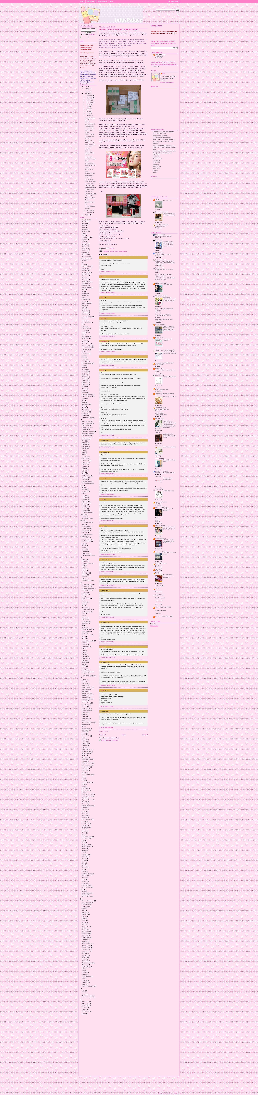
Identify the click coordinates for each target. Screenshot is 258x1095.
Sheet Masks (85, 885)
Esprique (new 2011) (88, 394)
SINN (83, 910)
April (88, 113)
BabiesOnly (85, 243)
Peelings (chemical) (87, 794)
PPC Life (84, 809)
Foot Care (85, 458)
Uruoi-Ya (84, 980)
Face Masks (85, 439)
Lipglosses (85, 658)
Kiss (83, 615)
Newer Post (102, 735)
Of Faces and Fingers (161, 296)
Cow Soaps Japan (87, 348)
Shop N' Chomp (159, 595)
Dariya (84, 357)
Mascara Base (86, 708)
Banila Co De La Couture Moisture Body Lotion (89, 136)
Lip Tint (84, 654)
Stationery (85, 941)
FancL (84, 452)
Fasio (83, 454)
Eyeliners (84, 429)
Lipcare (84, 656)
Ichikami (84, 545)
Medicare (84, 716)
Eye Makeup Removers (88, 417)
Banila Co (85, 249)
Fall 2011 (84, 448)
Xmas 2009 (85, 1003)
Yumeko (103, 318)
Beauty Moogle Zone (161, 407)
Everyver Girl (85, 412)
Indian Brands (86, 553)
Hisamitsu (85, 532)
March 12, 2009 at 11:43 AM (107, 292)
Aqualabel (85, 229)
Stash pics (85, 939)
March (88, 116)
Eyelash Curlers (86, 427)
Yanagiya (84, 1009)
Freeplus (84, 464)
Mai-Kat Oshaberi (160, 324)
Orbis (83, 780)
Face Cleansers (86, 437)
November (89, 98)
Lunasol (84, 679)
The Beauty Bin (159, 418)
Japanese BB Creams (88, 580)
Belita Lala (85, 283)
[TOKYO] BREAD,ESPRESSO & (163, 315)
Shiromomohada (86, 893)
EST (83, 400)
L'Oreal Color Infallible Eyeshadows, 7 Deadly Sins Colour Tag (168, 541)
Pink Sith (157, 432)
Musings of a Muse (160, 259)
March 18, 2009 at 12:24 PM (108, 657)
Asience (84, 233)
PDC (83, 792)
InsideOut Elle (159, 445)
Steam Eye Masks (87, 943)
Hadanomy (85, 499)
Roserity (84, 848)
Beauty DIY (85, 270)
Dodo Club (85, 371)
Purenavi (84, 825)
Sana (83, 864)
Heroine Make (86, 528)
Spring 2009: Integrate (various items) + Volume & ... (90, 142)
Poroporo (84, 804)
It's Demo (84, 575)
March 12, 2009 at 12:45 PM (108, 351)
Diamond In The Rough (161, 471)
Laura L (103, 257)
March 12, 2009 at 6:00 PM (107, 494)
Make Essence (86, 689)
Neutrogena (85, 769)
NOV (83, 776)
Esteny (84, 402)
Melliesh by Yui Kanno (88, 722)
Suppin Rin (85, 957)
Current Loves (158, 321)
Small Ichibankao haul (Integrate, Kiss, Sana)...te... (90, 165)
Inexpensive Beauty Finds (89, 555)
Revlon (84, 833)
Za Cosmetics (86, 1011)
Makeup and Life (159, 458)
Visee (83, 990)
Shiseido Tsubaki (87, 903)
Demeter (84, 359)
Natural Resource (87, 765)
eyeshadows (85, 435)
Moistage (84, 741)
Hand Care (85, 511)
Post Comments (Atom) (113, 738)
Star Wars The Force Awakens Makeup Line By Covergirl (169, 436)
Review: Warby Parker (168, 490)
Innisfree (84, 559)
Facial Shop (156, 162)
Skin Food (85, 914)
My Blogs (157, 521)
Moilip (84, 738)
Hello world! (158, 310)
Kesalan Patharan (87, 609)
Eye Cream (85, 415)
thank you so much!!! (160, 226)
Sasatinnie (85, 868)
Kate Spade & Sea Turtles (169, 447)
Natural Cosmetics (87, 763)
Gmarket (84, 480)
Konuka (84, 633)
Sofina (84, 920)
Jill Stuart (84, 592)
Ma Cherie (85, 683)
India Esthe (85, 551)
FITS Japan (85, 456)
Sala (83, 852)
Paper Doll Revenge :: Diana (163, 607)
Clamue (84, 326)
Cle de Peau (85, 328)
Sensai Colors (86, 875)
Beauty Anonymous (160, 551)
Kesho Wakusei (86, 611)
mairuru (157, 199)
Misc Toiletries (86, 730)
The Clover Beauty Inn (161, 507)
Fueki (83, 472)
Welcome (84, 994)
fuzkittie (157, 589)
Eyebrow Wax (86, 425)
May (88, 111)
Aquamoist (85, 231)
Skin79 (84, 916)
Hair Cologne (86, 503)
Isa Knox (84, 569)
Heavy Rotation (86, 526)
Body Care (85, 299)
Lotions (84, 666)
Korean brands (86, 635)
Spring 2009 (85, 932)
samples (84, 860)
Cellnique (85, 320)
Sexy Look (85, 883)
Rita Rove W (85, 838)
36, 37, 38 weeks (159, 364)
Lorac (83, 664)
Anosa (84, 227)
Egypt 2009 (85, 380)
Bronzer (84, 305)
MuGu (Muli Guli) (87, 749)
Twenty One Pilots (167, 284)
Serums (84, 877)
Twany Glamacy (86, 976)
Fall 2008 (84, 443)
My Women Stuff (159, 268)
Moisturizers (85, 743)
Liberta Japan (86, 646)
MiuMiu (102, 526)
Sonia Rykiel (85, 926)
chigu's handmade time (161, 225)
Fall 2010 (84, 446)
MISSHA (84, 732)
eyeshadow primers (87, 433)
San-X (84, 862)
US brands (85, 982)
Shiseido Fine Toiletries (88, 897)
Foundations (85, 460)
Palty (83, 786)
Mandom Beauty (86, 703)
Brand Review (86, 303)
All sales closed (159, 56)
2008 (86, 215)
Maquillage (85, 705)
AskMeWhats (104, 341)
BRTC (84, 307)
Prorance (84, 821)
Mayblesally (85, 712)
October (89, 100)
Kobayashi (85, 623)
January (89, 212)
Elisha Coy (85, 384)
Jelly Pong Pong (86, 590)
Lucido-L (84, 674)
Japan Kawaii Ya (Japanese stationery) (163, 139)
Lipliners (84, 660)
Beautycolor (85, 276)
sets (83, 879)
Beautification (159, 573)
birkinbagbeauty (105, 478)
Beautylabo (85, 278)
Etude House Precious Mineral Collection (89, 152)
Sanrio (84, 866)
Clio (83, 334)
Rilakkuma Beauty (87, 837)
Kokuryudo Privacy (87, 629)
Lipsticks (84, 662)
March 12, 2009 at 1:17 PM (107, 365)
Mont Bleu (85, 745)
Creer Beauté (86, 349)
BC (83, 262)
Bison (83, 291)
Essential (84, 398)
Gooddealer (156, 160)
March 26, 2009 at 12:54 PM (108, 685)
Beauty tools (85, 274)
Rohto (84, 842)
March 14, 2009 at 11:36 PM (107, 585)
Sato (83, 870)
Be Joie (84, 264)
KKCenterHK (85, 621)
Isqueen (84, 571)
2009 (86, 93)
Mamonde (85, 701)
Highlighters (85, 530)
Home (82, 1)
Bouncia (84, 301)
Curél (83, 351)
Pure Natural (85, 823)
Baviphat (84, 252)
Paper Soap (85, 788)
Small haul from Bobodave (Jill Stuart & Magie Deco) (90, 193)
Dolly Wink (85, 373)
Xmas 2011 (85, 1007)
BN (83, 297)
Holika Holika (86, 538)
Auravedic (85, 239)
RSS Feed (174, 1)
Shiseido (84, 895)
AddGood (84, 221)
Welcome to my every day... (162, 314)
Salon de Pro (85, 854)
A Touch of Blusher (160, 234)
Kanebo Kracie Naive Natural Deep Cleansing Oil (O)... (90, 181)
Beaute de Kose (86, 266)
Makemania (85, 691)
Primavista (85, 815)
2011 (86, 89)
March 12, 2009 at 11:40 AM (107, 271)
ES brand (84, 392)
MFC (83, 726)
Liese (83, 648)
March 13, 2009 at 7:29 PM (107, 571)
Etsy (83, 406)
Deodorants (85, 361)
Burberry (84, 309)
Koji (83, 625)
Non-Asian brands (87, 774)
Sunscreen (85, 955)
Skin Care (85, 912)
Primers (84, 817)
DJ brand (84, 369)
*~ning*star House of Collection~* (164, 363)
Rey (83, 835)
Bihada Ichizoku (86, 287)
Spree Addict (156, 168)
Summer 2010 (86, 949)
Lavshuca (85, 644)
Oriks (83, 784)
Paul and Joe (85, 790)
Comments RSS (102, 1)
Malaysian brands (87, 699)
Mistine (84, 734)
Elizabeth (84, 386)
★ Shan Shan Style (160, 610)
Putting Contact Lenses (161, 414)
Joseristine (85, 594)
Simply (84, 908)
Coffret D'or (85, 336)
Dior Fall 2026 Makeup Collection (163, 236)
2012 (86, 86)
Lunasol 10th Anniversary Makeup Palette (90, 159)
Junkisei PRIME (86, 598)
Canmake (85, 313)
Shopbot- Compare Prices (160, 135)
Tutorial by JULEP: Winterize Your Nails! (165, 472)
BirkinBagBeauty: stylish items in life (165, 350)
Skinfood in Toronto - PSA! (161, 389)
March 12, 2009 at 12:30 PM (108, 336)
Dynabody (85, 379)
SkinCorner (176, 1093)
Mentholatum (85, 724)
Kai (83, 600)
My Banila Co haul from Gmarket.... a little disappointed (118, 29)
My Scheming (86, 753)
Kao (83, 604)
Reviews (84, 831)
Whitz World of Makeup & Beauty (164, 319)
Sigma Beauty (86, 906)
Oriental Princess (87, 782)
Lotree (84, 668)
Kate (83, 606)
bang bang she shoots (161, 283)
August (89, 104)
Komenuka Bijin (86, 631)
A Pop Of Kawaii (157, 159)
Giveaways (85, 478)
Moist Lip (84, 740)
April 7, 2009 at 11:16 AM (107, 706)
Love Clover (85, 670)
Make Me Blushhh (160, 525)
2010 (86, 91)
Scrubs (84, 871)
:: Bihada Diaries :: (160, 601)
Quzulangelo (85, 827)
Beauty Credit (86, 268)
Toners (84, 970)
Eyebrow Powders (87, 423)
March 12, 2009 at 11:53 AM (107, 313)
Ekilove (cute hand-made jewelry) (162, 137)
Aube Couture (86, 237)
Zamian (84, 1013)
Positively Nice (159, 368)
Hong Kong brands (87, 540)
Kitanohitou (85, 619)
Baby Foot (85, 247)
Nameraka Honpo (87, 759)
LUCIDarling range (87, 672)
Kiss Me (84, 617)
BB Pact (84, 260)
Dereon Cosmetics (87, 363)
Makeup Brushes (87, 695)
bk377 (102, 499)
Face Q (84, 441)
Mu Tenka (85, 747)
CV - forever (158, 503)
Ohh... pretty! (158, 592)
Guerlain (84, 489)
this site (111, 47)
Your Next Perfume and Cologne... (164, 309)
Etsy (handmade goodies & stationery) (163, 145)
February (89, 210)
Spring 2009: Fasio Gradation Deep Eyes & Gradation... (90, 126)
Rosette (84, 850)
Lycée (84, 681)
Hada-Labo (85, 495)
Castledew (85, 315)
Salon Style (85, 856)
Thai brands (85, 965)
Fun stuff (84, 474)
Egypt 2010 (85, 382)
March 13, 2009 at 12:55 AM (108, 554)
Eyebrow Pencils (86, 421)
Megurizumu (85, 718)
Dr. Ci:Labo (85, 377)
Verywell (84, 984)
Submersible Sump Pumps (169, 376)
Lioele (84, 650)
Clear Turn (85, 332)
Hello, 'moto (158, 569)
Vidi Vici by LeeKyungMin (89, 986)
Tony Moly (85, 972)
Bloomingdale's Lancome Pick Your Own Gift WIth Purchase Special (169, 528)
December (89, 95)
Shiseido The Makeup (88, 901)
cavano (103, 357)
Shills (83, 891)
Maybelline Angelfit (87, 710)
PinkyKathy (158, 613)
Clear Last (85, 330)
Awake (84, 241)
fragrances (85, 462)
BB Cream (85, 254)
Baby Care (85, 245)
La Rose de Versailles (88, 641)
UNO (83, 978)
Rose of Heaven (86, 846)
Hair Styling (85, 507)
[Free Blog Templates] (154, 626)
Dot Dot (84, 375)
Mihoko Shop (156, 155)
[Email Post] (123, 250)
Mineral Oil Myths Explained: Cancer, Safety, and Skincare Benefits (169, 299)
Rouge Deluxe (159, 337)
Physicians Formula (87, 800)
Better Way (85, 285)
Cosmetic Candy (159, 375)
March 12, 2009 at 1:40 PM (107, 435)
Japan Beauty (157, 166)
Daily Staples (85, 353)
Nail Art (84, 755)
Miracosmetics (86, 728)
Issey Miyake (85, 573)
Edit (111, 1)
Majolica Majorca (87, 687)
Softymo (84, 922)
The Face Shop (86, 967)
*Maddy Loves (159, 252)
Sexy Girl (84, 881)
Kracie (84, 639)
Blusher (84, 293)
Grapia (84, 487)
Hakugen (84, 509)
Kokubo (84, 627)
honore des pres (86, 542)
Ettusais (84, 408)
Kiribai (84, 613)
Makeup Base (86, 693)
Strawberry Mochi (160, 598)
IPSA (83, 567)
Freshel (84, 468)
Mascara (84, 707)
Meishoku (85, 720)
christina (103, 690)
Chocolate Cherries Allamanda (163, 616)
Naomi (102, 276)
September (90, 102)
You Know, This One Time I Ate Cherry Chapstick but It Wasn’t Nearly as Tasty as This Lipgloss (165, 263)
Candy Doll (85, 311)
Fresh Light (85, 466)
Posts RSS (90, 1)
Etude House (85, 410)
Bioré (83, 289)
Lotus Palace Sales (160, 54)
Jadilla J (84, 578)
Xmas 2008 (85, 1001)
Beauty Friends (86, 272)
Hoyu (83, 544)
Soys (83, 928)
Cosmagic (85, 342)
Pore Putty (85, 802)
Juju (83, 596)
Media (84, 714)
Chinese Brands (86, 322)
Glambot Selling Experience (162, 409)
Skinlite (84, 918)
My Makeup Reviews (161, 502)
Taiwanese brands (87, 963)
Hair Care (85, 501)
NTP (83, 778)
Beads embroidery (167, 200)
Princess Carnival (87, 819)
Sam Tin (84, 858)
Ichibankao (156, 157)
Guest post (85, 491)
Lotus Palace (161, 1093)
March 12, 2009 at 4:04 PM (107, 447)
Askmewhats (158, 240)
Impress (84, 547)
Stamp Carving (86, 937)
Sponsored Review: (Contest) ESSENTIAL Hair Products (168, 576)
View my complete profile (167, 82)
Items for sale (85, 577)
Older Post (145, 735)
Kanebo (84, 602)
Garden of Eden (86, 476)
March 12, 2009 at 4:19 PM (107, 473)
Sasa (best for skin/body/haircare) (162, 153)
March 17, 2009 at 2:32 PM (107, 641)
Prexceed (84, 813)
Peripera (84, 798)
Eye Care (84, 414)
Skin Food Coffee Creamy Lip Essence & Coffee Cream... (90, 187)
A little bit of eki (159, 489)
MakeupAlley (85, 697)
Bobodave (156, 164)
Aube (83, 235)
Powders (84, 807)
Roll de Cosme (86, 844)
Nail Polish (85, 757)
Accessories (85, 219)
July (88, 107)
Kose (83, 637)
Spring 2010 (85, 934)
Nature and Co (86, 767)
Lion (83, 652)
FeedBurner (92, 34)
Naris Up (84, 761)
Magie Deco (85, 685)
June (88, 109)
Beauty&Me (158, 476)
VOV (83, 992)
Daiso (83, 355)
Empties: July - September (169, 396)
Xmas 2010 (85, 1005)
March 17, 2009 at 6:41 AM (107, 617)
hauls (83, 524)
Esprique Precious (87, 396)
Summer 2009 (86, 947)
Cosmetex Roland (87, 346)
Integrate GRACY (87, 563)
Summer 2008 (86, 945)
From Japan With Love (161, 212)
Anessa (84, 225)
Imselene (84, 549)
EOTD (84, 390)
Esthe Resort (85, 404)
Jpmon (155, 172)
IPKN (83, 565)
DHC (83, 367)
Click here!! (156, 66)
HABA (83, 493)
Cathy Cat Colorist (87, 317)
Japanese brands (87, 584)
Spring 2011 (85, 936)
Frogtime (84, 470)
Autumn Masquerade (161, 564)
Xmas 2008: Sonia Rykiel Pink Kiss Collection (90, 120)
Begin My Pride (86, 282)
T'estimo (84, 959)
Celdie (84, 318)
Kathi (102, 297)
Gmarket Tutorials (87, 481)
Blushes (84, 295)
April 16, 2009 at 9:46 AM (107, 727)
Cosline (84, 340)
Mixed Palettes (86, 736)
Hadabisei (85, 497)
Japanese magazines (88, 588)
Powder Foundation (87, 805)
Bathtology (85, 251)
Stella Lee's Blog (159, 586)
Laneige (84, 642)
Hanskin (84, 516)
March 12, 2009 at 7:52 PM (107, 520)
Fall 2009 (84, 445)
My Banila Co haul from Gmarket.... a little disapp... (90, 175)
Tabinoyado (85, 961)
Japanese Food (86, 586)
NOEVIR (84, 772)
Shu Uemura (85, 904)
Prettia (84, 811)
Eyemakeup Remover (88, 431)
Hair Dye (84, 505)
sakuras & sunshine (160, 538)
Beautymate (85, 280)
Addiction (84, 223)
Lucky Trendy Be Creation (89, 675)
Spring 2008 (85, 930)
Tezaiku (157, 520)
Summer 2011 (86, 951)
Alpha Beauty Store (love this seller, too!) (164, 151)
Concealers (85, 338)
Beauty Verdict (159, 413)
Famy (83, 450)
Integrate (84, 561)
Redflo (84, 829)
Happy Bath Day (86, 522)
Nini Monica (85, 771)
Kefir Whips (85, 608)
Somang (84, 924)
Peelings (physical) (87, 796)
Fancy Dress (156, 26)
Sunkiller (84, 953)
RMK (83, 840)
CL (83, 324)
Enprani (84, 388)
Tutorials (84, 974)
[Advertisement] (86, 1044)
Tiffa (83, 968)
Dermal (84, 365)
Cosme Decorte (86, 344)
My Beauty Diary (86, 751)
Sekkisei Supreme (87, 873)
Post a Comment (103, 732)
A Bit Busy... (158, 565)
